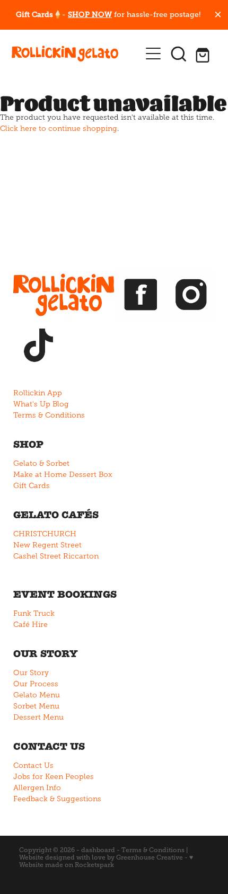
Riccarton (81, 556)
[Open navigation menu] (153, 53)
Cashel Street (37, 556)
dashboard (98, 850)
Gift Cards (31, 486)
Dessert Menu (38, 717)
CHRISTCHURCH (44, 534)
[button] (178, 53)
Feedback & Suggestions (57, 799)
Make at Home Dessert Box (62, 475)
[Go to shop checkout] (204, 53)
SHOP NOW (90, 14)
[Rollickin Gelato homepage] (76, 53)
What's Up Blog (41, 404)
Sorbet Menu (36, 706)
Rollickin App (37, 393)
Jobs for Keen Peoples (53, 777)
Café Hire (30, 625)
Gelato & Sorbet (41, 463)
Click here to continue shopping (58, 128)
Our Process (35, 684)
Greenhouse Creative (149, 857)
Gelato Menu (36, 695)
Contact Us (33, 765)
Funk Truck (34, 613)
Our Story (31, 673)
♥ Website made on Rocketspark (106, 861)
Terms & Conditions (49, 415)
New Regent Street (47, 545)
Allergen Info (37, 788)
